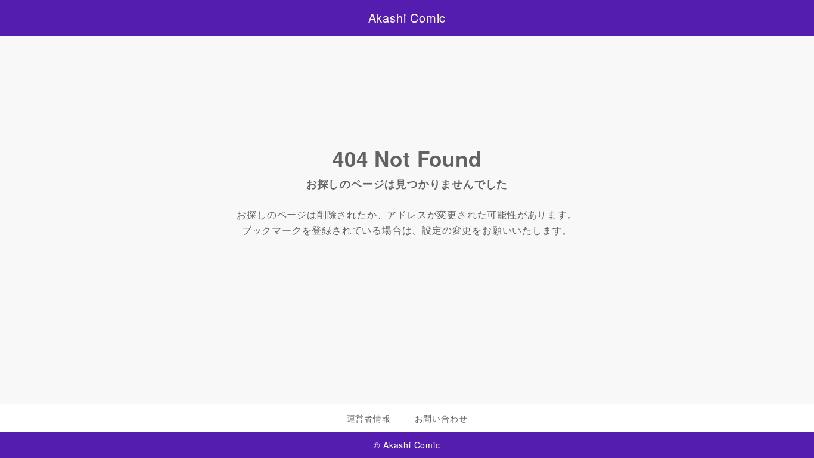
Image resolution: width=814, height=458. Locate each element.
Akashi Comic (407, 18)
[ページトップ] (787, 431)
